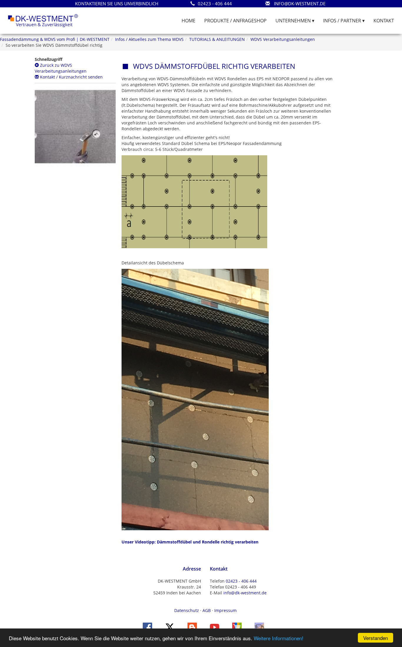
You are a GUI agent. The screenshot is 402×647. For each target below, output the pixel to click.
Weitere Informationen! (278, 638)
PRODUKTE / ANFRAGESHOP (235, 20)
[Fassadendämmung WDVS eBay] (237, 627)
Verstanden (375, 637)
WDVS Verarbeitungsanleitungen (282, 39)
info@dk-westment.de (245, 593)
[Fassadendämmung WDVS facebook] (147, 627)
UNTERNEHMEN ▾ (294, 20)
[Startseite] (43, 20)
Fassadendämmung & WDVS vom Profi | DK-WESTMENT (54, 39)
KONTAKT (383, 20)
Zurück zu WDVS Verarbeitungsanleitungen (61, 68)
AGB (206, 610)
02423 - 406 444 (241, 581)
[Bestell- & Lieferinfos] (259, 627)
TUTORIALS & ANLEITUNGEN (217, 39)
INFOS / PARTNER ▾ (344, 20)
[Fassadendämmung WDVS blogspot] (192, 627)
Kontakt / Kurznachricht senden (71, 77)
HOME (188, 20)
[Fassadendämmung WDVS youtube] (214, 627)
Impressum (225, 610)
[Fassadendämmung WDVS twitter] (170, 627)
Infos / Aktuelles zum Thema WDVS (149, 39)
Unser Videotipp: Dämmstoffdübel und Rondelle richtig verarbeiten (190, 542)
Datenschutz (186, 610)
